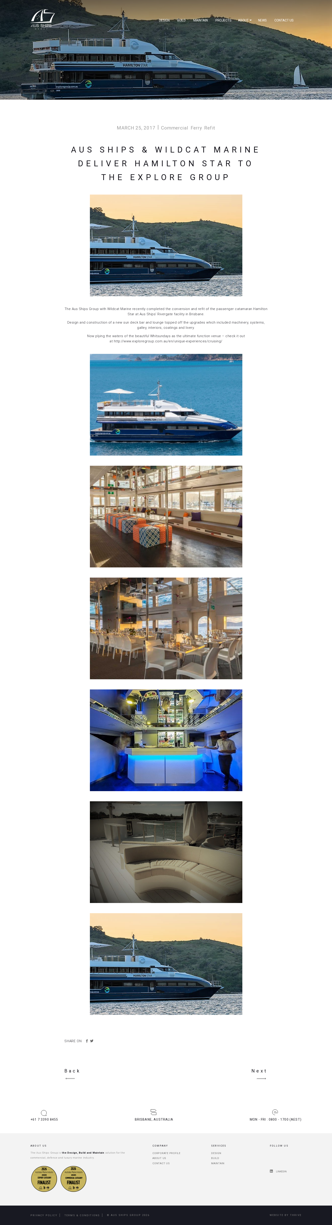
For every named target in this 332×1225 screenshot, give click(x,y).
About (243, 20)
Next (259, 1071)
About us (159, 1158)
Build (181, 20)
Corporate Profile (166, 1153)
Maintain (200, 20)
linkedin (281, 1171)
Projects (223, 20)
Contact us (284, 20)
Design (164, 20)
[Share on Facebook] (87, 1041)
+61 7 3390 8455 (44, 1119)
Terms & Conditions (82, 1215)
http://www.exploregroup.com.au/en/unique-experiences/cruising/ (168, 341)
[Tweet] (92, 1041)
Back (72, 1071)
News (262, 20)
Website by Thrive (286, 1215)
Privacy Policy (43, 1215)
